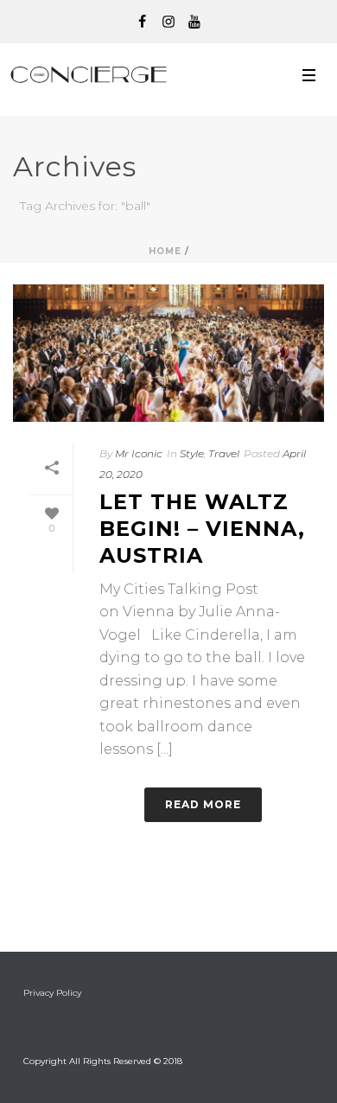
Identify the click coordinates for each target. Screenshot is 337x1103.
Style (192, 453)
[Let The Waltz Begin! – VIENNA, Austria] (168, 353)
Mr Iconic (138, 453)
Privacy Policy (52, 992)
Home (165, 251)
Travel (223, 453)
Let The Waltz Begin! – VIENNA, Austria (202, 528)
